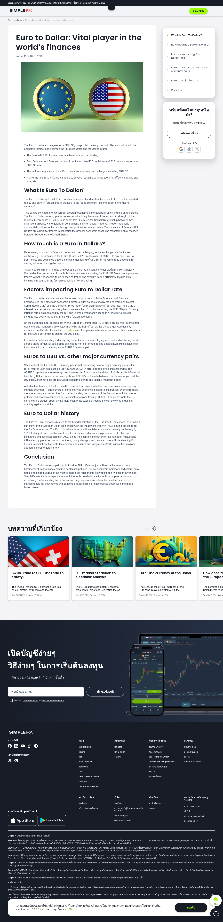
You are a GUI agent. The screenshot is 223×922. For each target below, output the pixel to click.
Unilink (152, 808)
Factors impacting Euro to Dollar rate (188, 56)
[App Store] (22, 825)
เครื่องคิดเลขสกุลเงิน (192, 761)
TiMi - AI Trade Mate (88, 786)
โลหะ (81, 771)
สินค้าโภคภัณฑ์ (85, 761)
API (150, 771)
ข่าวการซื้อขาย (155, 776)
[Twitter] (10, 760)
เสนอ (81, 740)
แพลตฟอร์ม (119, 740)
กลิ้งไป (187, 811)
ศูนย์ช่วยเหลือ (190, 746)
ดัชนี (80, 756)
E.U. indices (69, 330)
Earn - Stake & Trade (89, 776)
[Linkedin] (16, 746)
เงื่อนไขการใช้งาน (30, 701)
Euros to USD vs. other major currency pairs (189, 69)
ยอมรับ (191, 907)
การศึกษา (18, 20)
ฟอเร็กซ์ (82, 751)
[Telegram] (36, 746)
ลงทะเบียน (198, 11)
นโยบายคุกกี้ (189, 821)
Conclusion (178, 90)
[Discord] (16, 760)
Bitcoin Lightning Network (162, 761)
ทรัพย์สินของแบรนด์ (122, 820)
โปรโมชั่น (83, 781)
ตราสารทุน (83, 766)
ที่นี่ (38, 909)
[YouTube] (23, 746)
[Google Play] (52, 825)
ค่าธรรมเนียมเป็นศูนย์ (158, 766)
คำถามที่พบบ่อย (191, 751)
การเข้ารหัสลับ (85, 746)
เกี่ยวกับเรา (118, 803)
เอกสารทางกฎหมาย (192, 806)
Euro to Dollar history (184, 80)
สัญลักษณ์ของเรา (156, 746)
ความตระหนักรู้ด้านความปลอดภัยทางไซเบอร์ (128, 809)
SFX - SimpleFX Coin (159, 756)
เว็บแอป (117, 756)
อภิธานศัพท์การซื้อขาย (88, 808)
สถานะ (187, 756)
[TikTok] (29, 746)
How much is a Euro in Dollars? (190, 45)
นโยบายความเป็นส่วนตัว (53, 701)
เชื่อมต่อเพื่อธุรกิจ (121, 815)
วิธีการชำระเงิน (155, 751)
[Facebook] (10, 746)
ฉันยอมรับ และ (39, 701)
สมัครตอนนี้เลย (189, 133)
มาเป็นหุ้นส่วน (155, 803)
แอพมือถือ (118, 746)
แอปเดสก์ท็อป (120, 751)
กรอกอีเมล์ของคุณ (21, 691)
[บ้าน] (9, 20)
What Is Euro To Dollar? (186, 35)
